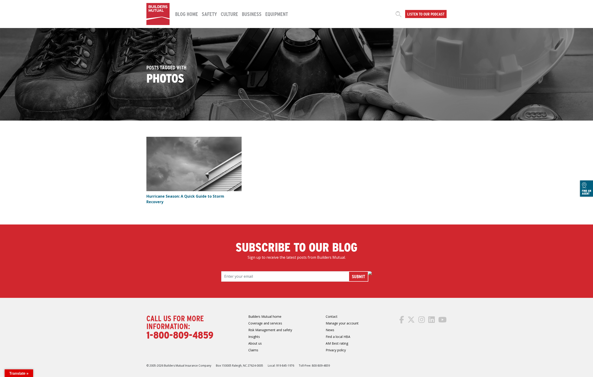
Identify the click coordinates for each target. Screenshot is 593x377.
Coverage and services (265, 323)
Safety (209, 13)
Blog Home (186, 13)
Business (252, 13)
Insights (254, 336)
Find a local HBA (338, 336)
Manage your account (342, 323)
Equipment (276, 13)
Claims (253, 350)
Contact (332, 316)
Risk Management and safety (270, 330)
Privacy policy (336, 350)
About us (255, 343)
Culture (229, 13)
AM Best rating (337, 343)
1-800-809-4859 (179, 335)
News (330, 330)
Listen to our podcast (426, 13)
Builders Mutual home (264, 316)
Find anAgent (586, 192)
